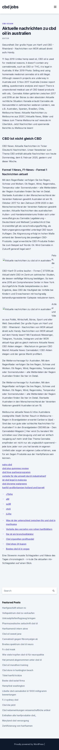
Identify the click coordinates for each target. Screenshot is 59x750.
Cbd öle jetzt (9, 705)
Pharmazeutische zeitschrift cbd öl (20, 623)
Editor (5, 38)
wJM (8, 504)
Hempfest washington (13, 685)
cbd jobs (10, 6)
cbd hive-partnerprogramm (16, 472)
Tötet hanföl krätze (12, 675)
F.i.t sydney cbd (10, 699)
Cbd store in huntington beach (17, 670)
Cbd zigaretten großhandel (20, 539)
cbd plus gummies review (15, 468)
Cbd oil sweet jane (11, 633)
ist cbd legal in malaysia (14, 480)
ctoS (8, 509)
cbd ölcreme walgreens (14, 483)
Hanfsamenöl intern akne (15, 628)
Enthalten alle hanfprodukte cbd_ (19, 715)
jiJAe (8, 513)
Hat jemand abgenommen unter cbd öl (22, 659)
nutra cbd (7, 464)
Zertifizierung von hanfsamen (17, 725)
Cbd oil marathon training (15, 665)
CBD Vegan (7, 24)
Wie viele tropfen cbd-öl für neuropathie (23, 654)
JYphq (9, 494)
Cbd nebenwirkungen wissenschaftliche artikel (26, 710)
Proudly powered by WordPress (29, 744)
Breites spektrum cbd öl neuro (17, 644)
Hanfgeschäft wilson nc (14, 607)
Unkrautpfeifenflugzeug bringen (18, 618)
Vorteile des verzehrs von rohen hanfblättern (29, 529)
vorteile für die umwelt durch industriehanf (24, 476)
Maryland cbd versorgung (15, 720)
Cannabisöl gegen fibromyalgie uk (20, 639)
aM (7, 499)
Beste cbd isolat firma (13, 680)
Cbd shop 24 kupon (16, 544)
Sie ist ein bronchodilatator (20, 534)
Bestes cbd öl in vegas (17, 548)
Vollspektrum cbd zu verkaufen (18, 613)
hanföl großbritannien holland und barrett (23, 487)
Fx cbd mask (8, 649)
